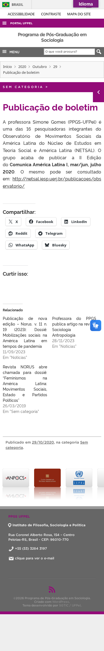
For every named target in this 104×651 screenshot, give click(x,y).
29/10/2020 (43, 442)
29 (55, 66)
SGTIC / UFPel (70, 605)
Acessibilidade (21, 13)
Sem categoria (23, 87)
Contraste (51, 13)
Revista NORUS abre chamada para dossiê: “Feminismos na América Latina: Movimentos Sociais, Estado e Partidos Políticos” (25, 383)
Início (7, 66)
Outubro (39, 66)
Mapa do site (79, 13)
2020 (22, 66)
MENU (13, 52)
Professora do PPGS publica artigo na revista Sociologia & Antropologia (74, 326)
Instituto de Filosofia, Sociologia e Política (48, 525)
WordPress (60, 601)
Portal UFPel (21, 23)
